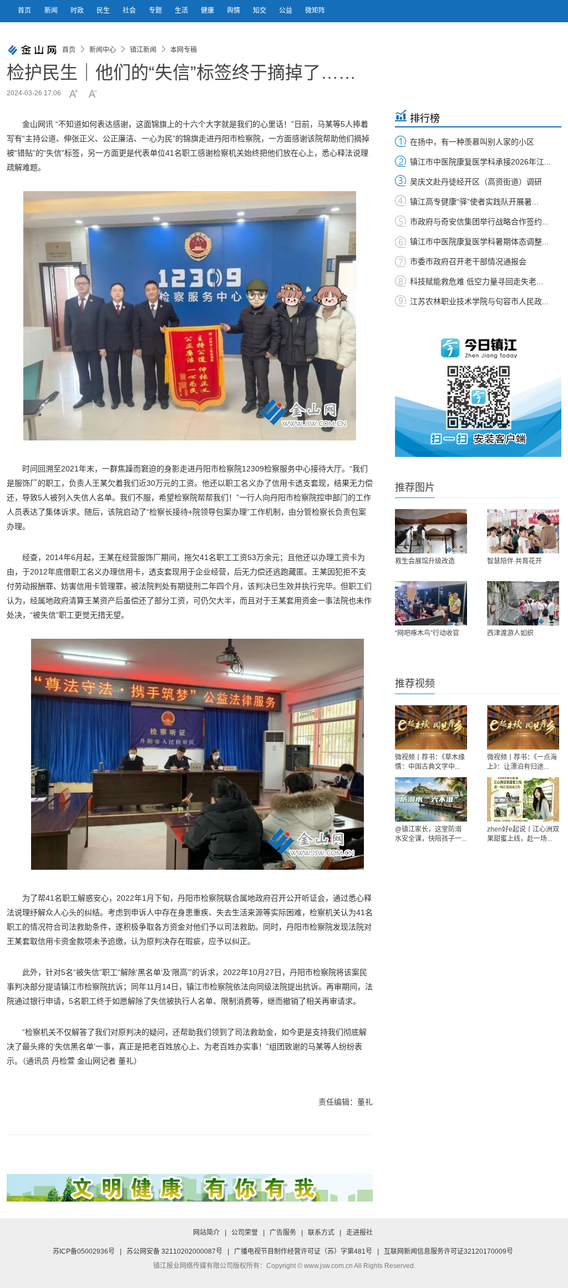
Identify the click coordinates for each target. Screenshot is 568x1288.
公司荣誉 (244, 1232)
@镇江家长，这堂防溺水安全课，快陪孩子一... (430, 834)
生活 (182, 10)
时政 (77, 10)
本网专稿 (183, 50)
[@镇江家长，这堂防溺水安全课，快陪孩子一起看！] (431, 799)
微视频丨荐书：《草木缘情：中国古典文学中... (430, 762)
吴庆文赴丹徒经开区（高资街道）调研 (476, 181)
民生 (104, 10)
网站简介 (206, 1232)
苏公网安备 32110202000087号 (174, 1251)
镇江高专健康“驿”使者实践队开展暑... (474, 201)
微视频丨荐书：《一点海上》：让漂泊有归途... (522, 762)
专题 (156, 10)
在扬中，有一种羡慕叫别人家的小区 (472, 141)
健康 (208, 10)
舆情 (234, 10)
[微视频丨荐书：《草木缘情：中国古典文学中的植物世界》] (431, 727)
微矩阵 (315, 10)
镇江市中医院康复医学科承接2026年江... (480, 161)
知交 (260, 10)
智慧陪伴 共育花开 (514, 561)
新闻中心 (102, 50)
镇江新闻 (143, 50)
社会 (130, 10)
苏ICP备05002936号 (84, 1251)
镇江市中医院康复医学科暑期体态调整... (479, 241)
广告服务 (283, 1232)
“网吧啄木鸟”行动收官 (427, 633)
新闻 (51, 10)
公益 (286, 10)
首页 (24, 10)
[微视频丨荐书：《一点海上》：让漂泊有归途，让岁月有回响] (523, 727)
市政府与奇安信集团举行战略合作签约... (479, 221)
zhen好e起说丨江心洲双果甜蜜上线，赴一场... (523, 834)
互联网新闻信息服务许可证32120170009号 (448, 1251)
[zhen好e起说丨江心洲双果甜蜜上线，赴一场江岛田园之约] (523, 799)
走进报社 (359, 1232)
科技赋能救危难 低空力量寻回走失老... (476, 281)
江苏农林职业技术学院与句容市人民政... (479, 301)
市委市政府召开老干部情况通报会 (468, 261)
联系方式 (321, 1232)
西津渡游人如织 (510, 633)
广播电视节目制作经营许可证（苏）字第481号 (303, 1251)
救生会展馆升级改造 (425, 561)
